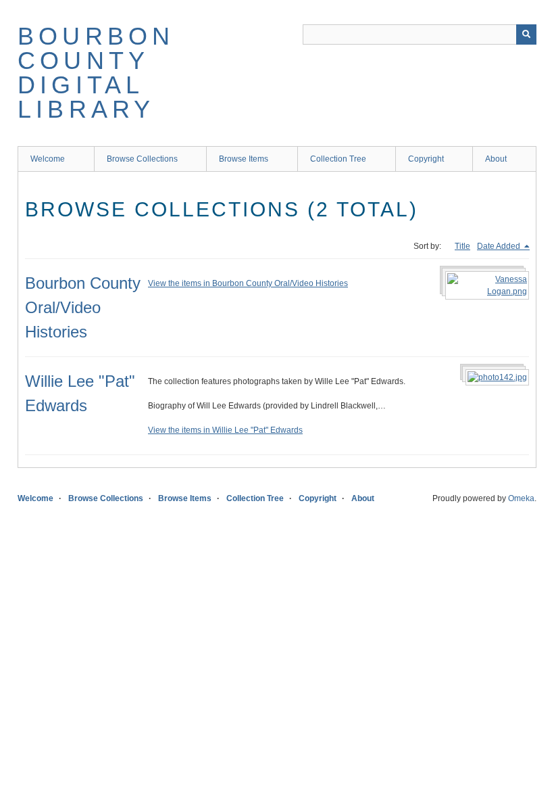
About (496, 159)
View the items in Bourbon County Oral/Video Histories (248, 283)
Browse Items (243, 159)
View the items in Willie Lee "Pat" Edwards (225, 430)
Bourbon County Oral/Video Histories (83, 307)
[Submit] (526, 34)
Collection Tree (338, 159)
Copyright (426, 159)
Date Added (499, 246)
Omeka (521, 498)
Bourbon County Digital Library (96, 72)
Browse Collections (142, 159)
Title (462, 246)
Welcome (47, 159)
